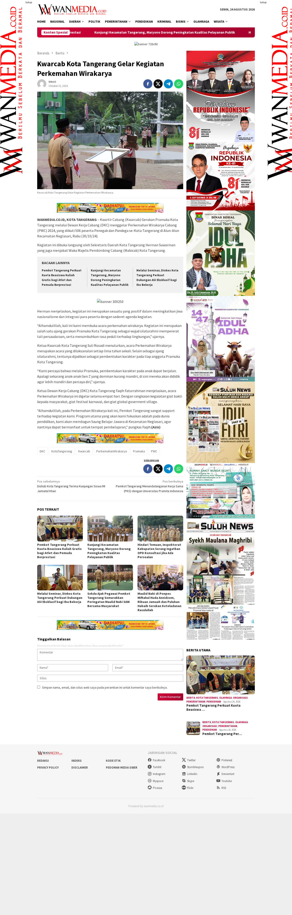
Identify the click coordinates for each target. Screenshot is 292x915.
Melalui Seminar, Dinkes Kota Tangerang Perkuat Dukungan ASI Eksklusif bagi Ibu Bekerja (59, 597)
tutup (29, 2)
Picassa (157, 788)
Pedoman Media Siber (121, 767)
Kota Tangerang (207, 697)
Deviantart (228, 774)
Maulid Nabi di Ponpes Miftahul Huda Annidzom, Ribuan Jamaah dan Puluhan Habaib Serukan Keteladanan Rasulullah (159, 601)
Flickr (190, 788)
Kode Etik (113, 761)
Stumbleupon (195, 767)
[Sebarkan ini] (147, 83)
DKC (42, 451)
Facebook (159, 760)
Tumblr (157, 767)
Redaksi (43, 761)
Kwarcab (84, 451)
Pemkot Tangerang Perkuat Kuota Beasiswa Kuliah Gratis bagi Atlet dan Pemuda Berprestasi (59, 551)
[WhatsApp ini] (178, 83)
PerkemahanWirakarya (111, 451)
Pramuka (139, 451)
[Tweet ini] (158, 83)
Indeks (76, 761)
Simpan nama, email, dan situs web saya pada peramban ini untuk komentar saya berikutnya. (104, 687)
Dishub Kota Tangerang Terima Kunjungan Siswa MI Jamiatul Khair (71, 486)
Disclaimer (79, 767)
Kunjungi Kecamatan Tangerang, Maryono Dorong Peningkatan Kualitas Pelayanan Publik (116, 32)
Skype (190, 781)
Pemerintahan (195, 701)
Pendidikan (213, 701)
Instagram (159, 774)
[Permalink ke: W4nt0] (41, 84)
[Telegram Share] (168, 83)
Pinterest (227, 760)
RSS (224, 788)
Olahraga (225, 697)
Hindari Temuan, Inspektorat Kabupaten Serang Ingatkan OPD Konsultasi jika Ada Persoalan (159, 551)
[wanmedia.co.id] (73, 9)
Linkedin (192, 774)
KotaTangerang (61, 451)
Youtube (227, 781)
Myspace (158, 781)
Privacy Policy (48, 767)
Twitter (191, 760)
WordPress (228, 767)
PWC (154, 451)
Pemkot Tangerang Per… (222, 734)
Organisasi (240, 697)
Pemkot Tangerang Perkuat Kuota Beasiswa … (213, 707)
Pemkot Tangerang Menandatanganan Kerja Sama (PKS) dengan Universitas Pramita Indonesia (149, 486)
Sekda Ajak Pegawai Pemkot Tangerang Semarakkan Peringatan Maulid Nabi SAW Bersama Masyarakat (108, 599)
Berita (190, 697)
